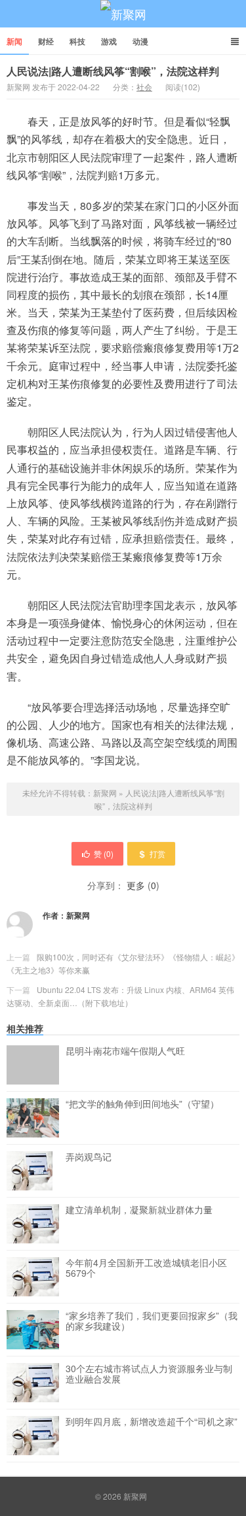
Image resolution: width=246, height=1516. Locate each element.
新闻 (14, 41)
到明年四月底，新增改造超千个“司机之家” (151, 1422)
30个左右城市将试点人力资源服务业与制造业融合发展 (149, 1374)
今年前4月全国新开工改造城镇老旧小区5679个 (146, 1268)
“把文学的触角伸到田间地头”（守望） (142, 1104)
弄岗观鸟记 (89, 1157)
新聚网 (123, 13)
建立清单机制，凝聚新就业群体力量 (139, 1210)
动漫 (140, 41)
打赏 (157, 853)
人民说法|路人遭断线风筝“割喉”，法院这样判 (113, 70)
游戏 (109, 41)
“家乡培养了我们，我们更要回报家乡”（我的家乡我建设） (151, 1321)
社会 (144, 86)
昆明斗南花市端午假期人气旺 (125, 1051)
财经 (46, 41)
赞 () (103, 853)
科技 (77, 41)
